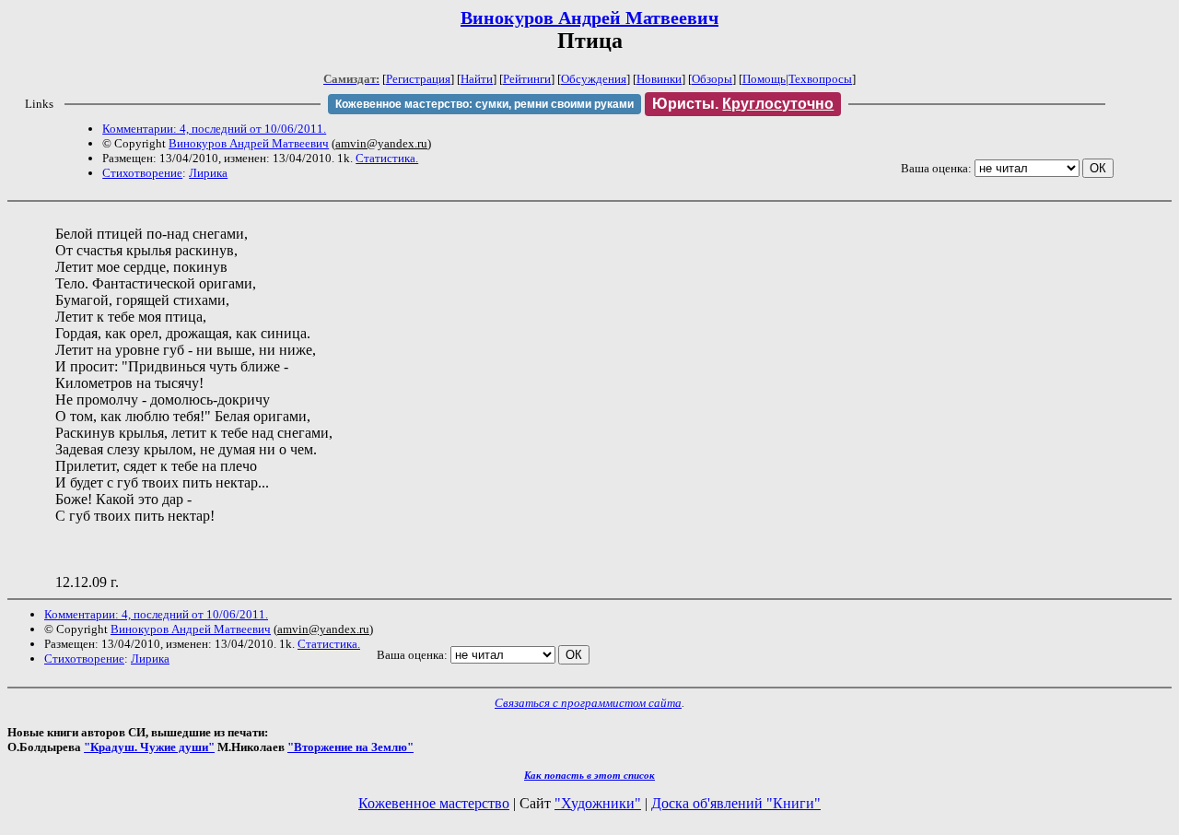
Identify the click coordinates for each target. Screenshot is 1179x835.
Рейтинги (527, 79)
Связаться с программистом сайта (588, 703)
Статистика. (387, 158)
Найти (477, 79)
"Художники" (597, 803)
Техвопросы (820, 79)
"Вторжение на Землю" (350, 747)
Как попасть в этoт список (589, 775)
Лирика (208, 173)
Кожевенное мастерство (433, 803)
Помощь (764, 79)
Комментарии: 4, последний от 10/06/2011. (214, 128)
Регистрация (418, 79)
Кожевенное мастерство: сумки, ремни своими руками (484, 104)
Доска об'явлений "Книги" (736, 803)
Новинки (659, 79)
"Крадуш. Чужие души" (149, 747)
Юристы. (743, 104)
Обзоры (712, 79)
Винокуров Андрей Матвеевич (589, 17)
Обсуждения (593, 79)
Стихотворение (142, 173)
